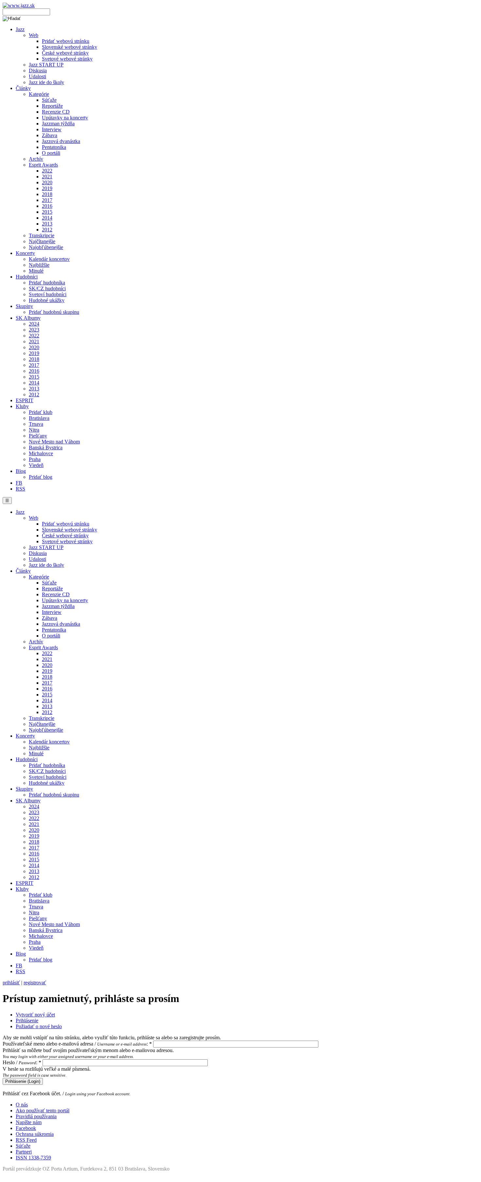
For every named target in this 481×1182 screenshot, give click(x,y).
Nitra (34, 430)
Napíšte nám (29, 1122)
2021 (47, 176)
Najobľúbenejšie (46, 247)
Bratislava (39, 418)
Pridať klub (40, 412)
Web (33, 35)
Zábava (49, 135)
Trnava (36, 424)
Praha (35, 459)
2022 (47, 170)
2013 (47, 223)
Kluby (22, 406)
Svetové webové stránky (67, 59)
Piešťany (38, 436)
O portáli (51, 153)
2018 (47, 194)
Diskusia (38, 70)
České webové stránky (65, 53)
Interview (52, 129)
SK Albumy (28, 318)
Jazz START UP (46, 64)
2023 (34, 329)
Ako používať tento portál (42, 1110)
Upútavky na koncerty (65, 117)
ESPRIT (24, 400)
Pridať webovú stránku (65, 41)
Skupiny (24, 306)
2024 (34, 324)
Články (23, 88)
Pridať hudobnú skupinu (54, 312)
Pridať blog (40, 477)
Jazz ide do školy (46, 82)
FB (19, 483)
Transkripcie (41, 235)
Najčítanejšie (42, 241)
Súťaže (49, 100)
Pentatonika (54, 147)
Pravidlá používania (36, 1116)
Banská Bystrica (45, 447)
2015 (47, 212)
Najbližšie (39, 265)
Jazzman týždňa (58, 123)
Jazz (20, 29)
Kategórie (39, 94)
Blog (21, 471)
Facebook (26, 1128)
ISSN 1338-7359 (33, 1157)
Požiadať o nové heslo (39, 1026)
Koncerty (25, 253)
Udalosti (37, 76)
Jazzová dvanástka (61, 141)
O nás (22, 1104)
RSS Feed (26, 1140)
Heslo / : (22, 1062)
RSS (20, 489)
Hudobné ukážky (46, 300)
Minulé (36, 271)
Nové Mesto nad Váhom (54, 441)
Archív (36, 159)
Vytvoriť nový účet (35, 1014)
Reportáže (52, 106)
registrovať (35, 982)
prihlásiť (11, 982)
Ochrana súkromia (35, 1134)
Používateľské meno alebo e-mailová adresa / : (77, 1044)
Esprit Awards (43, 165)
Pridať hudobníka (47, 282)
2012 (47, 229)
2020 (47, 182)
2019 (47, 188)
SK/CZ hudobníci (47, 288)
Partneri (24, 1152)
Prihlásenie (27, 1020)
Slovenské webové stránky (69, 47)
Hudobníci (27, 276)
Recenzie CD (56, 112)
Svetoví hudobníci (47, 294)
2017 (47, 200)
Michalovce (41, 453)
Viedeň (36, 465)
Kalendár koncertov (49, 259)
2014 (47, 218)
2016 (47, 206)
